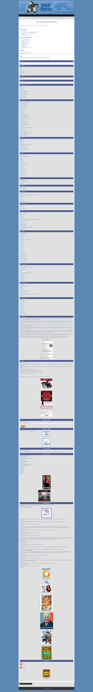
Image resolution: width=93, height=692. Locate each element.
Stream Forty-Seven (23, 292)
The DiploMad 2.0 (22, 252)
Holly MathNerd (22, 119)
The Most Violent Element (24, 255)
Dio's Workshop (22, 113)
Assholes (23, 46)
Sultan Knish (22, 167)
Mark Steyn (21, 166)
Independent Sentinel (23, 187)
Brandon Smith (22, 141)
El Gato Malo (22, 196)
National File (22, 217)
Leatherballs (40, 17)
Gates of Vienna (22, 242)
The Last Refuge (49, 645)
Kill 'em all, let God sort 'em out (26, 47)
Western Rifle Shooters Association (25, 132)
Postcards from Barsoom (24, 122)
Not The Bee (22, 222)
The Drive (21, 199)
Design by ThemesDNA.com (46, 690)
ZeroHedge (21, 175)
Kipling (46, 17)
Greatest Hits (34, 17)
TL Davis (21, 295)
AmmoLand (21, 86)
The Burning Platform (23, 169)
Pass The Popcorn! (24, 42)
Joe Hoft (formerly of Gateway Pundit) (26, 144)
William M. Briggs (22, 174)
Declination (21, 158)
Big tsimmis (23, 45)
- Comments (25, 668)
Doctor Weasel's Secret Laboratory (25, 239)
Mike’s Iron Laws (53, 17)
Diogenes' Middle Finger (23, 114)
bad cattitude (22, 284)
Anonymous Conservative (24, 106)
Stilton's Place (22, 306)
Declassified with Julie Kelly (24, 286)
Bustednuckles (22, 111)
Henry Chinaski (47, 376)
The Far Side (22, 309)
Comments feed (22, 72)
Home (58, 17)
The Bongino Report (23, 225)
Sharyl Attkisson (22, 275)
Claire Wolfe (22, 505)
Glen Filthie (21, 467)
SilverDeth (21, 473)
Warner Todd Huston (23, 172)
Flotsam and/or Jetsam (25, 40)
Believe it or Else (24, 39)
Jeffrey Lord (22, 159)
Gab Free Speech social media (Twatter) (26, 458)
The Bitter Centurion (23, 208)
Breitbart (21, 270)
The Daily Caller (22, 278)
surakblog (21, 250)
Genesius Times (22, 301)
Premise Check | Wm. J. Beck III (25, 124)
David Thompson (22, 205)
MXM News (21, 216)
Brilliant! (23, 41)
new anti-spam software (52, 324)
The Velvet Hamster (23, 314)
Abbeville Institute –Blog (23, 103)
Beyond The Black (22, 234)
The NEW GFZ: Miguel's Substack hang (26, 127)
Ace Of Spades (22, 139)
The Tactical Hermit (23, 130)
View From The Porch (23, 97)
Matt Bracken (22, 289)
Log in (21, 69)
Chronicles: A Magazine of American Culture (27, 272)
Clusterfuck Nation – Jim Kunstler (25, 156)
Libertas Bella (22, 245)
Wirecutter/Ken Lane (23, 135)
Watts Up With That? (23, 228)
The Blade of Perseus (23, 147)
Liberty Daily (22, 214)
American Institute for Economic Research (26, 267)
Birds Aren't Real (22, 193)
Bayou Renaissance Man (23, 108)
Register (21, 67)
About (29, 17)
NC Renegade (22, 247)
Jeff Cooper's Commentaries (24, 91)
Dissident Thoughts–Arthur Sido (25, 116)
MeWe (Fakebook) (22, 456)
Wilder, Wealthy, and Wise (24, 133)
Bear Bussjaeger (22, 88)
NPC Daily (21, 304)
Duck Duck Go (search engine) (24, 461)
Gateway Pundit (22, 244)
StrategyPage (22, 183)
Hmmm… (23, 44)
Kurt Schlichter (22, 161)
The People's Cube (22, 312)
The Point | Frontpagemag (24, 258)
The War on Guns (22, 96)
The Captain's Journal (23, 94)
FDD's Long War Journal (23, 181)
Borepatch (21, 236)
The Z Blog (21, 150)
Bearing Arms (22, 89)
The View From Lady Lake (24, 261)
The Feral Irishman (23, 201)
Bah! (22, 48)
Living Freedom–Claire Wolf (24, 164)
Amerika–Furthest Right (23, 105)
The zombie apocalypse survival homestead (27, 227)
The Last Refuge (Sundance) (24, 149)
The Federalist (22, 280)
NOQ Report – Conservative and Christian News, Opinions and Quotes (31, 219)
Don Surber (21, 287)
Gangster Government (25, 43)
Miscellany (63, 17)
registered (37, 318)
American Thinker (22, 269)
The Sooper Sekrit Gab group (24, 465)
